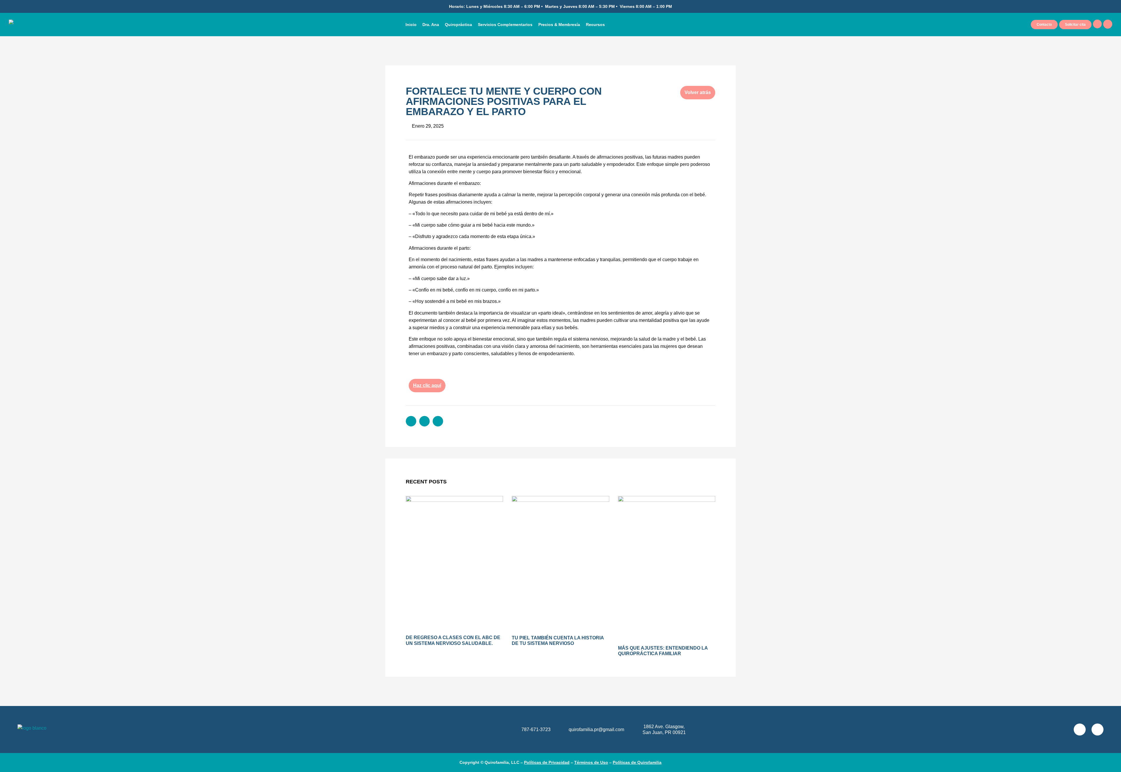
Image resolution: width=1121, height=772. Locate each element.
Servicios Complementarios (505, 24)
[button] (411, 421)
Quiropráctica (458, 24)
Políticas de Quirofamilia (637, 762)
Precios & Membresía (559, 24)
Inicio (411, 24)
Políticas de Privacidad (547, 762)
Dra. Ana (430, 24)
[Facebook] (1097, 729)
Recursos (595, 24)
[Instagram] (1080, 729)
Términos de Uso (591, 762)
